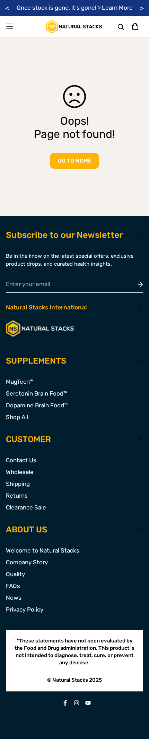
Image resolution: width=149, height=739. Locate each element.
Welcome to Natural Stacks (42, 550)
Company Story (27, 562)
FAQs (13, 585)
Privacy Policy (24, 609)
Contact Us (21, 460)
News (13, 597)
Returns (17, 495)
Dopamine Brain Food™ (37, 405)
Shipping (18, 483)
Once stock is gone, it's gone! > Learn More (75, 7)
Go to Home (74, 160)
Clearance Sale (26, 507)
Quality (15, 574)
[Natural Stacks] (74, 26)
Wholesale (20, 471)
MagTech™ (19, 381)
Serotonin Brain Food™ (36, 393)
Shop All (17, 417)
